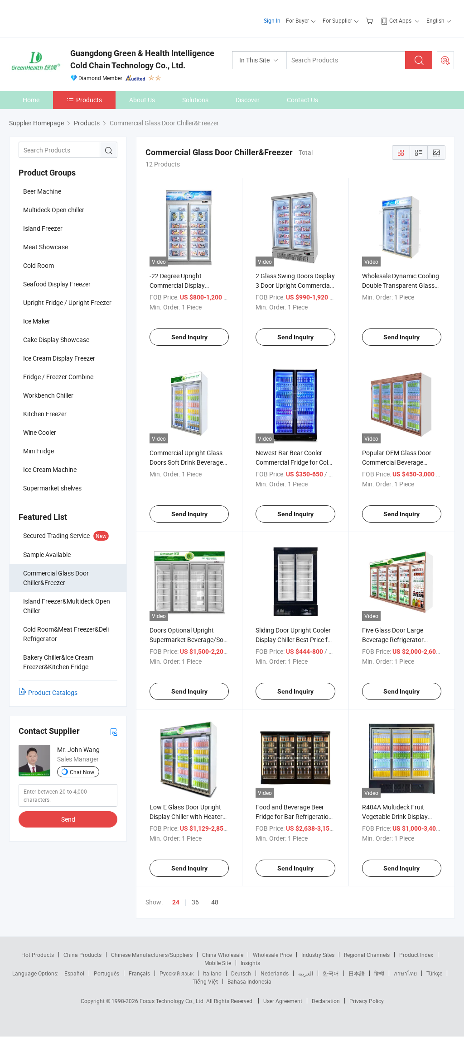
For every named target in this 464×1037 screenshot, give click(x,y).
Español (74, 973)
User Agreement (282, 1000)
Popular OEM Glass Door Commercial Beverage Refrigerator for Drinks (396, 462)
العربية (305, 973)
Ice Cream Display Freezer (59, 358)
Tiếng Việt (205, 981)
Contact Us (302, 99)
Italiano (212, 973)
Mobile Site (217, 962)
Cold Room (38, 265)
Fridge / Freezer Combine (58, 376)
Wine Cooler (39, 432)
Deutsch (241, 973)
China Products (82, 954)
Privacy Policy (366, 1000)
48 (214, 902)
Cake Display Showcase (56, 339)
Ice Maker (36, 321)
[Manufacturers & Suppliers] (67, 18)
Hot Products (37, 954)
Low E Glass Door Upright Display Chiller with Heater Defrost (186, 816)
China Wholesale (222, 954)
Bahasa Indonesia (249, 981)
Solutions (195, 99)
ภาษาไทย (405, 973)
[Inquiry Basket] (370, 20)
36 (195, 902)
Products (89, 99)
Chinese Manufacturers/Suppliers (152, 954)
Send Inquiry (189, 337)
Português (106, 973)
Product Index (416, 954)
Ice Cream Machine (50, 469)
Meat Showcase (45, 247)
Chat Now (82, 771)
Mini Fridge (38, 451)
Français (139, 973)
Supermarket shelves (52, 488)
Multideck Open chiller (53, 209)
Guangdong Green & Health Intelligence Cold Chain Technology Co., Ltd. (142, 59)
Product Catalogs (52, 692)
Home (31, 99)
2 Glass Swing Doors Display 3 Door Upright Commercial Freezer (295, 285)
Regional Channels (367, 954)
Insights (250, 962)
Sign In (272, 20)
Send (68, 819)
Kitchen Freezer (45, 413)
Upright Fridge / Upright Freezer (67, 302)
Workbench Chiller (48, 395)
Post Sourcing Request (445, 60)
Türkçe (434, 973)
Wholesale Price (272, 954)
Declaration (326, 1000)
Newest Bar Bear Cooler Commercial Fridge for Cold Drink (294, 462)
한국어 (331, 973)
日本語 (356, 973)
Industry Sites (317, 954)
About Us (142, 99)
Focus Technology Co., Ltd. (173, 1000)
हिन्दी (379, 973)
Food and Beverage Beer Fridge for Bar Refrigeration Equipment (294, 816)
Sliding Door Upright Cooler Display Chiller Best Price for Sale (295, 639)
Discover (248, 99)
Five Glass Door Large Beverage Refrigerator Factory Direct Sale (393, 639)
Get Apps (400, 20)
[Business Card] (113, 731)
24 (175, 902)
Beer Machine (42, 191)
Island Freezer (43, 228)
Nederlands (275, 973)
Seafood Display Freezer (57, 284)
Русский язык (176, 973)
